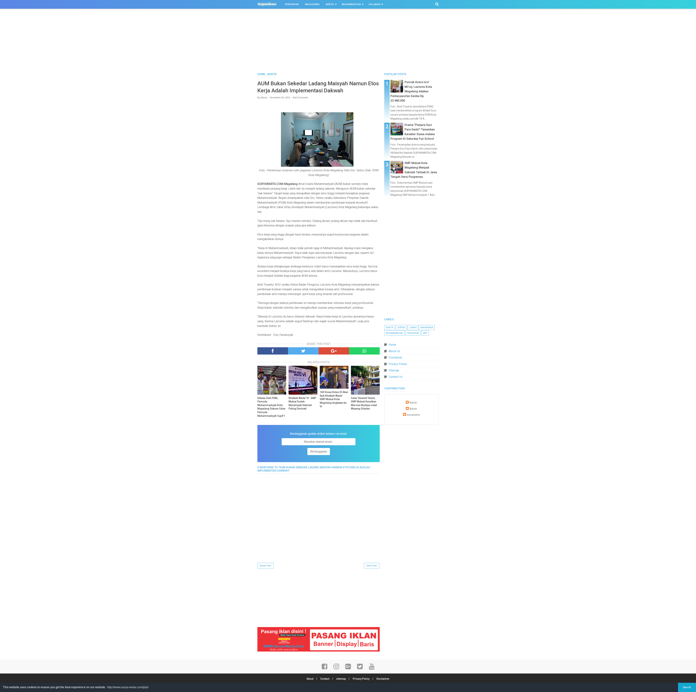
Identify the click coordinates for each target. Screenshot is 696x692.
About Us (394, 351)
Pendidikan (292, 4)
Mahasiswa (312, 4)
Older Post (371, 565)
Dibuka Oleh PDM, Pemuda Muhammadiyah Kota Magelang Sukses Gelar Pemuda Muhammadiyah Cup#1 (271, 407)
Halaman (374, 4)
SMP (425, 333)
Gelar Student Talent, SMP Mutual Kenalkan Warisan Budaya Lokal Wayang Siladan (364, 403)
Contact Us (395, 376)
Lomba (413, 327)
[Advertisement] (348, 41)
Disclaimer (395, 357)
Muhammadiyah (351, 4)
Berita (330, 4)
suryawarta (413, 414)
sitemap (341, 678)
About (309, 678)
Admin (413, 402)
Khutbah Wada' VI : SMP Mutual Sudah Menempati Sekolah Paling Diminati (302, 403)
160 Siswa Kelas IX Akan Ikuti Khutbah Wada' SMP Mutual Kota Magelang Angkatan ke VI (334, 399)
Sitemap (394, 370)
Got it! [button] (687, 687)
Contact (324, 678)
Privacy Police (398, 364)
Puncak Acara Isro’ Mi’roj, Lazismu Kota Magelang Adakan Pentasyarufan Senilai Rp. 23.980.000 (411, 91)
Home (392, 344)
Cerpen (401, 327)
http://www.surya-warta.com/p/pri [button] (128, 687)
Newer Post (265, 565)
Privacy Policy (361, 678)
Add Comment (300, 97)
